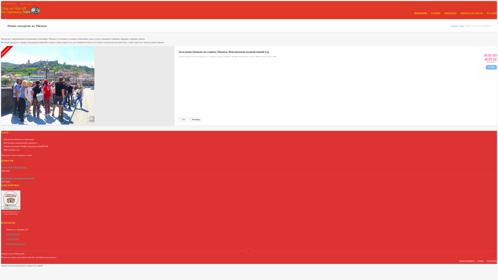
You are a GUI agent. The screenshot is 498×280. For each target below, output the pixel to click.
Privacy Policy (492, 261)
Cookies (481, 261)
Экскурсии (420, 13)
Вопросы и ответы (472, 13)
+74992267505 (12, 239)
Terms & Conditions (467, 261)
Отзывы (435, 13)
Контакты (450, 13)
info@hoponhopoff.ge (15, 244)
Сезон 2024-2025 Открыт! (14, 167)
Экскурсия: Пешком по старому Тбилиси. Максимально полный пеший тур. (223, 51)
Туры (461, 25)
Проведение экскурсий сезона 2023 (17, 178)
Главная (454, 25)
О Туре (491, 67)
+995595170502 (13, 234)
